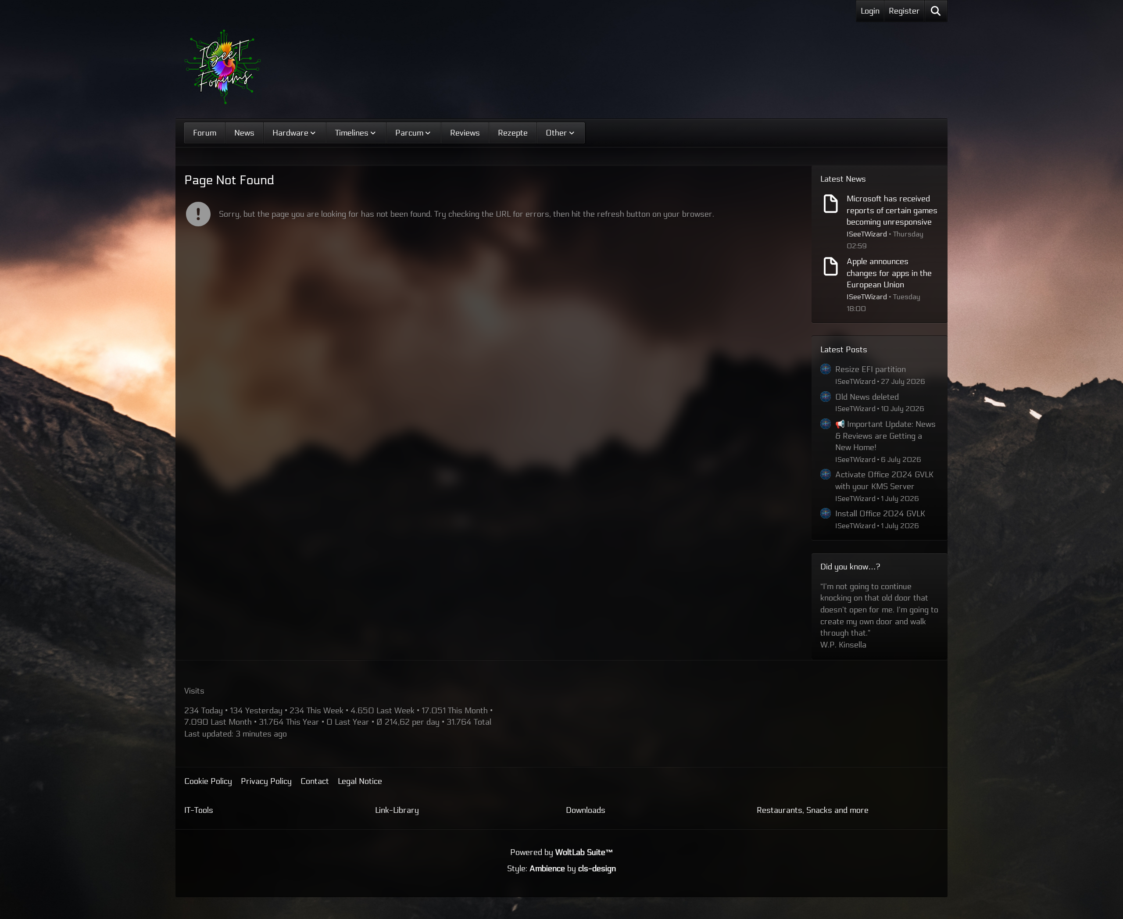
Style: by (561, 834)
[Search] (936, 10)
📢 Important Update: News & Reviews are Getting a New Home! (885, 435)
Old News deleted (867, 397)
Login (870, 11)
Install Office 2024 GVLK (880, 514)
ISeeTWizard (867, 234)
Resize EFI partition (870, 369)
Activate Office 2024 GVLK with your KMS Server (884, 480)
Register (904, 11)
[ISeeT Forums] (222, 67)
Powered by (561, 817)
